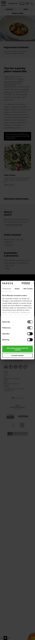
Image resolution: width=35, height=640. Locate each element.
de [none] (2, 638)
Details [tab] (17, 289)
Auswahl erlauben (17, 355)
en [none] (5, 638)
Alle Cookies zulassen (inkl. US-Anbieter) (17, 349)
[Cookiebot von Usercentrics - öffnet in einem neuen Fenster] (22, 283)
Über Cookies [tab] (28, 289)
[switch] (30, 327)
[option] (2, 638)
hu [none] (9, 638)
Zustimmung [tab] (6, 289)
